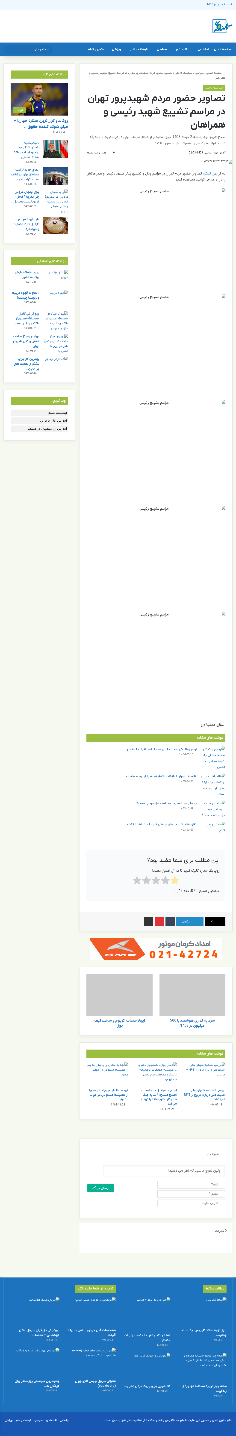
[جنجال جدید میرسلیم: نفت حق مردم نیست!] (212, 809)
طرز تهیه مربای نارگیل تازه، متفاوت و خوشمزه (26, 224)
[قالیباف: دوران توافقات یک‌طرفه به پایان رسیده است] (212, 785)
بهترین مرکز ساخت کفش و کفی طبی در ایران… (25, 341)
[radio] (175, 881)
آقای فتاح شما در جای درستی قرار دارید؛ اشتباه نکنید (161, 824)
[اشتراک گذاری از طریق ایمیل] (148, 921)
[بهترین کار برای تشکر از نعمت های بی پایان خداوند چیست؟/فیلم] (55, 365)
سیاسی (162, 49)
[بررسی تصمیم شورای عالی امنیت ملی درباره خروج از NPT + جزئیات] (204, 1074)
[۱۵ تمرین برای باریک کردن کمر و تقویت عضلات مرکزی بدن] (145, 1367)
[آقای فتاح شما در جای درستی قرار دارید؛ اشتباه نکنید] (212, 830)
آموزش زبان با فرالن (53, 421)
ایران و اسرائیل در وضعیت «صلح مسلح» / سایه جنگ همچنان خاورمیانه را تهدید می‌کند (158, 1097)
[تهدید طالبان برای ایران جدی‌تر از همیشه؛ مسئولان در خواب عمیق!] (107, 1074)
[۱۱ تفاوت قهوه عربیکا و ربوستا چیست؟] (55, 299)
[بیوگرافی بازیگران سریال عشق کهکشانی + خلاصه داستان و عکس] (34, 1311)
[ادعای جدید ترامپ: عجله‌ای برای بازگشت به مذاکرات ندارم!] (55, 176)
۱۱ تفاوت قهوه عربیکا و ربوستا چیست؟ (25, 295)
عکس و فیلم (96, 49)
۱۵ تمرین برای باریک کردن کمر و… (147, 1386)
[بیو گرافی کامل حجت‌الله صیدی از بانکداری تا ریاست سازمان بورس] (55, 321)
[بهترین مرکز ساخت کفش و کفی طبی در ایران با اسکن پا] (55, 343)
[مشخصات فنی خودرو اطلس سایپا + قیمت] (91, 1311)
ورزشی (116, 49)
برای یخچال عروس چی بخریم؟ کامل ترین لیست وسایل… (25, 197)
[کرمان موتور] (156, 949)
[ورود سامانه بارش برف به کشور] (55, 278)
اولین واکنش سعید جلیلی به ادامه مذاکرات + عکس (162, 749)
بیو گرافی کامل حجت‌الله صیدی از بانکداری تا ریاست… (25, 319)
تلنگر (207, 173)
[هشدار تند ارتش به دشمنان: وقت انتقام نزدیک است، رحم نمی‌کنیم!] (145, 1314)
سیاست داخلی (183, 73)
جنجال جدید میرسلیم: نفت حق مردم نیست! (167, 803)
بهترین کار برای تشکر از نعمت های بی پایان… (26, 364)
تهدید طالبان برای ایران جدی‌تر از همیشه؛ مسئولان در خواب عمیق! (107, 1095)
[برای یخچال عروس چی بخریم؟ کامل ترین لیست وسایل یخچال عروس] (55, 202)
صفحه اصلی (222, 49)
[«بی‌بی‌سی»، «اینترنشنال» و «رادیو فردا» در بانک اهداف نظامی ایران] (55, 149)
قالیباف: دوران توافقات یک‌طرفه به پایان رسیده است (161, 776)
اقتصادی (182, 49)
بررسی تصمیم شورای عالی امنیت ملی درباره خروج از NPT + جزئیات (204, 1095)
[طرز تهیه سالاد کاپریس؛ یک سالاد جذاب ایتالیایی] (202, 1311)
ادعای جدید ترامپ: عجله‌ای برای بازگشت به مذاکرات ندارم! (25, 175)
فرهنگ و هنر (139, 49)
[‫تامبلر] (170, 921)
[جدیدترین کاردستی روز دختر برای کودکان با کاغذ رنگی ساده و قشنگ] (34, 1362)
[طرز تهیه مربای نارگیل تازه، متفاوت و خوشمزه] (55, 225)
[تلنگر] (222, 26)
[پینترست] (159, 921)
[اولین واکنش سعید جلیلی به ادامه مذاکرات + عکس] (212, 758)
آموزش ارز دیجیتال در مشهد (47, 429)
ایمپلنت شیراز (57, 413)
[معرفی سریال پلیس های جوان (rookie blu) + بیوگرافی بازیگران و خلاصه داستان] (91, 1362)
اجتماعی (203, 49)
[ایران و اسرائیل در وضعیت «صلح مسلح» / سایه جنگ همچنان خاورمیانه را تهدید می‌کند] (156, 1074)
